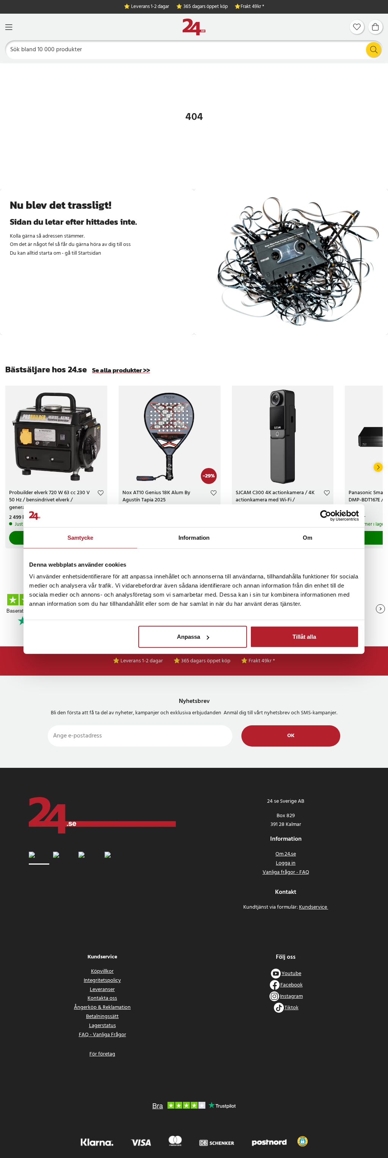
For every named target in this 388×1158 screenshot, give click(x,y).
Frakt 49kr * (252, 7)
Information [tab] (194, 537)
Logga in (286, 863)
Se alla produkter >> (121, 370)
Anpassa (188, 636)
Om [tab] (307, 537)
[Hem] (194, 27)
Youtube (291, 973)
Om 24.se (285, 854)
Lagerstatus (102, 1025)
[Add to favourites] (100, 494)
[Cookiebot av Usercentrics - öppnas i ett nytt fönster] (326, 515)
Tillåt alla (304, 636)
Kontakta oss (102, 998)
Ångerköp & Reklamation (102, 1007)
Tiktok (292, 1008)
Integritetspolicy (102, 980)
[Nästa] (378, 467)
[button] (302, 1141)
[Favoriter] (357, 27)
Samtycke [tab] (80, 537)
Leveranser (102, 989)
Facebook (291, 985)
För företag (102, 1054)
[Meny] (8, 27)
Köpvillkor (102, 971)
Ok (290, 735)
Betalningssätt (102, 1016)
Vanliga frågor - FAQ (286, 872)
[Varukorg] (375, 27)
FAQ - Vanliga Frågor (102, 1034)
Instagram (291, 996)
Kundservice (313, 907)
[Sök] (373, 49)
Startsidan (89, 253)
